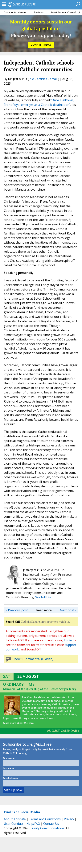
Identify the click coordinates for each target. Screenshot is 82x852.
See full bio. (43, 597)
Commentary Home (15, 12)
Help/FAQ (33, 824)
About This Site (15, 819)
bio (32, 79)
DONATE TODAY (41, 44)
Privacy (69, 819)
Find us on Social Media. (22, 812)
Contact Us (51, 824)
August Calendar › (63, 731)
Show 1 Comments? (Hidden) (33, 659)
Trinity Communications (47, 828)
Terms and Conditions (45, 819)
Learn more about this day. (18, 723)
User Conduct (13, 824)
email (53, 79)
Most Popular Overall (63, 12)
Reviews (39, 12)
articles (42, 79)
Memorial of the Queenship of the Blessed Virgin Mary (39, 689)
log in (68, 640)
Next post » (68, 610)
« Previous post (17, 610)
